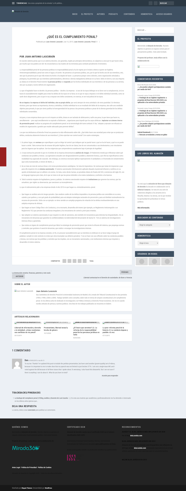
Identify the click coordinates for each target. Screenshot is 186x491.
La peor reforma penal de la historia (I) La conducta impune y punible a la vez (115, 330)
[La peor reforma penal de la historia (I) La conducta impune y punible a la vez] (116, 323)
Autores (101, 14)
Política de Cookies (44, 467)
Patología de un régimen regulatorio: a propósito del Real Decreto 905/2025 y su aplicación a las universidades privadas (152, 100)
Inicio (74, 14)
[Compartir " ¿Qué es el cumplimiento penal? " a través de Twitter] (69, 261)
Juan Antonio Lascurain (82, 42)
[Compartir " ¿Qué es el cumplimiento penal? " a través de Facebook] (64, 261)
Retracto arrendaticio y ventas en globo (153, 135)
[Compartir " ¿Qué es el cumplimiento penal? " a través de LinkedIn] (74, 261)
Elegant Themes (27, 488)
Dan (26, 360)
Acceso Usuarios (164, 14)
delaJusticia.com (136, 436)
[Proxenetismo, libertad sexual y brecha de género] (57, 323)
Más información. (144, 208)
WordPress (48, 488)
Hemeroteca (146, 14)
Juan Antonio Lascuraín (54, 42)
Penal (93, 42)
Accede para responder (110, 376)
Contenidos (129, 14)
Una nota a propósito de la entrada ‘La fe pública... (45, 3)
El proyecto (87, 14)
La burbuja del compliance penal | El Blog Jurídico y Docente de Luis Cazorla (41, 398)
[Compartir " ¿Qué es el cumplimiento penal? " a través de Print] (84, 261)
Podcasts (113, 14)
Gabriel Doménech (144, 132)
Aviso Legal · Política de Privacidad (24, 467)
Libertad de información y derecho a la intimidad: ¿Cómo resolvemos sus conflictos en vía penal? (28, 330)
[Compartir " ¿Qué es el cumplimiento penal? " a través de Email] (79, 261)
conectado (31, 410)
